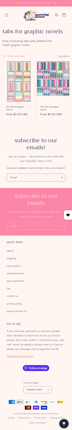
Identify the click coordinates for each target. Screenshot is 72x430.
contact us (12, 296)
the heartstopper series (15, 108)
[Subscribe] (61, 177)
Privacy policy (40, 418)
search (10, 251)
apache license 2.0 (17, 311)
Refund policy (24, 418)
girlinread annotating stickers (34, 414)
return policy (14, 266)
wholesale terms (16, 273)
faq (8, 288)
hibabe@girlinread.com (20, 356)
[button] (6, 15)
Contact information (37, 423)
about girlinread (15, 281)
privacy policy (14, 303)
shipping (11, 258)
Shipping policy (57, 418)
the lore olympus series (49, 108)
